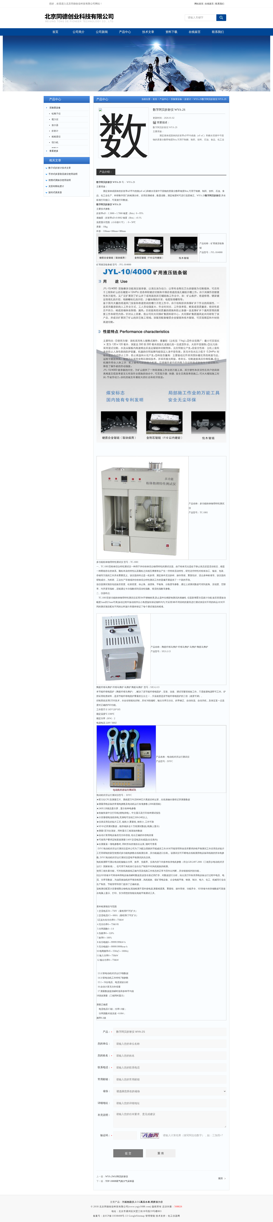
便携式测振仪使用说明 (59, 180)
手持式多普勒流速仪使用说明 (62, 174)
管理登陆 (150, 1216)
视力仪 (55, 119)
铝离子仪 (56, 113)
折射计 (55, 131)
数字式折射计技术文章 (59, 168)
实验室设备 (55, 107)
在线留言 (209, 3)
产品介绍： (105, 171)
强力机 (55, 142)
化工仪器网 (174, 1216)
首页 (155, 99)
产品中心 (164, 99)
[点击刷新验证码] (150, 1135)
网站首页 (198, 3)
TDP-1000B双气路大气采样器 (119, 1181)
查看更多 (53, 151)
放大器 (55, 125)
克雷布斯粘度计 (56, 186)
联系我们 (219, 3)
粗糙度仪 (56, 136)
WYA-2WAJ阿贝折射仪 (116, 1176)
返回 (220, 1178)
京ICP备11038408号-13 (115, 1216)
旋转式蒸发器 (55, 192)
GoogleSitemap (137, 1216)
